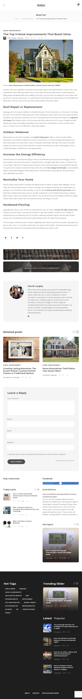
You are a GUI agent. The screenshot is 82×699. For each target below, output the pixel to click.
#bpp (27, 595)
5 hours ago (57, 632)
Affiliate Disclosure (50, 693)
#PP (17, 609)
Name (9, 419)
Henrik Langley (11, 38)
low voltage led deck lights (57, 168)
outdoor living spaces (41, 137)
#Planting (8, 609)
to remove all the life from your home (58, 190)
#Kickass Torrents (30, 602)
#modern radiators (28, 606)
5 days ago (57, 645)
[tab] (47, 618)
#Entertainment (27, 599)
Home (17, 18)
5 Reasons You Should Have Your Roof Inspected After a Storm (45, 256)
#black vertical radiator (13, 595)
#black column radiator (13, 592)
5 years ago (54, 375)
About (27, 693)
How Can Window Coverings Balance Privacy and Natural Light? (59, 495)
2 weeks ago (57, 673)
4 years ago (20, 38)
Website (10, 442)
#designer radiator (11, 599)
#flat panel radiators (12, 602)
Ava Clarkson (7, 377)
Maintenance (28, 253)
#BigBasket (22, 589)
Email (9, 431)
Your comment (13, 398)
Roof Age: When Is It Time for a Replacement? (42, 268)
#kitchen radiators (11, 606)
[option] (21, 357)
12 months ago (15, 377)
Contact (36, 693)
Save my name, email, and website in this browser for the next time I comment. (37, 454)
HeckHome (50, 489)
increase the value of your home (66, 210)
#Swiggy (7, 613)
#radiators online (29, 609)
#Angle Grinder (10, 589)
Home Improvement (28, 18)
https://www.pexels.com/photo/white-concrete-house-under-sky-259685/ (34, 85)
